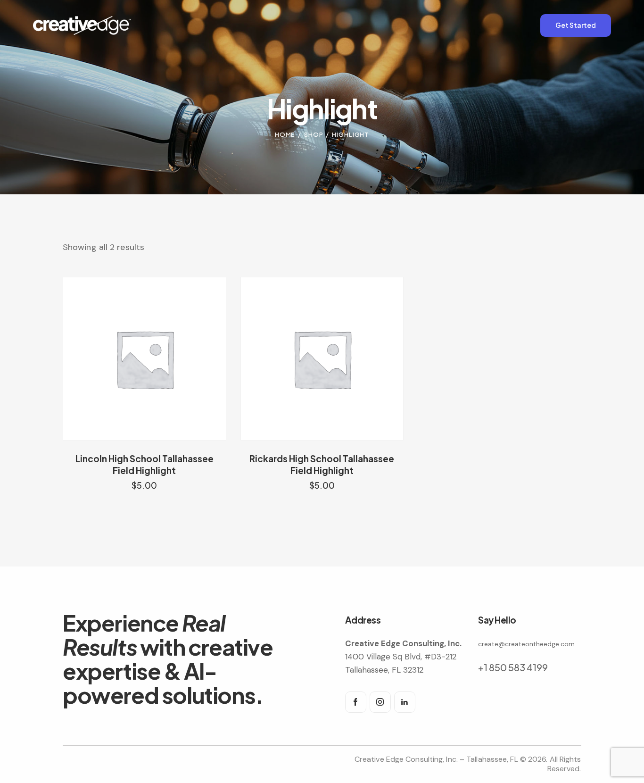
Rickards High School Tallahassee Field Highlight (321, 464)
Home (285, 134)
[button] (131, 359)
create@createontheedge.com (526, 644)
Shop (313, 134)
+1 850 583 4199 (513, 667)
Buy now (144, 494)
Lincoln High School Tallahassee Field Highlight (144, 464)
